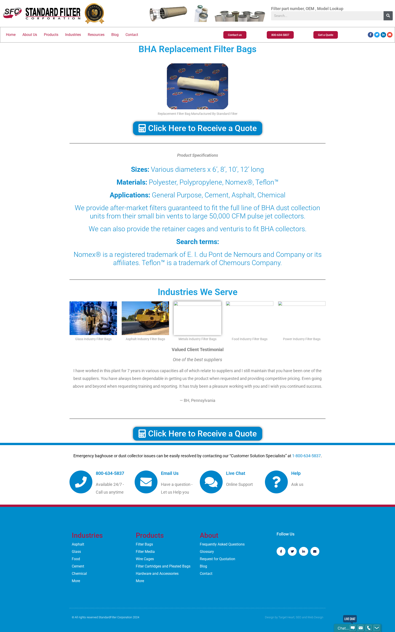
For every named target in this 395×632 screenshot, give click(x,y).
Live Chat (235, 473)
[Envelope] (389, 35)
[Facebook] (370, 35)
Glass (76, 551)
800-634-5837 (110, 473)
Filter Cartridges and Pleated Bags (163, 566)
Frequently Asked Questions (222, 544)
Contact (131, 34)
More (76, 581)
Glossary (207, 551)
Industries (73, 34)
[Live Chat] (211, 482)
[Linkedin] (383, 35)
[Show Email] (361, 628)
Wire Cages (145, 559)
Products (51, 34)
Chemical (79, 573)
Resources (96, 34)
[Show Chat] (353, 628)
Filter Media (145, 551)
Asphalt (78, 544)
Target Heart (286, 617)
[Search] (388, 15)
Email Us (170, 473)
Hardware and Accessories (157, 573)
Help (296, 473)
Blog (115, 34)
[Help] (276, 482)
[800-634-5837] (80, 482)
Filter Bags (144, 544)
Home (11, 34)
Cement (78, 566)
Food (76, 559)
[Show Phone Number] (369, 628)
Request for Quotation (217, 559)
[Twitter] (377, 35)
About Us (29, 34)
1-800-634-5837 (306, 455)
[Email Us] (146, 482)
